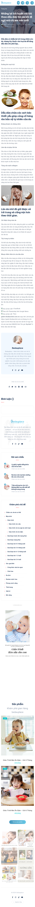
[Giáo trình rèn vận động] (9, 856)
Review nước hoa (11, 579)
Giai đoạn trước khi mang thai (17, 536)
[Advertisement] (17, 680)
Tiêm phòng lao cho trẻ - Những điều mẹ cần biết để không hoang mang (20, 487)
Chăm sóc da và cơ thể (23, 24)
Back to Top (18, 902)
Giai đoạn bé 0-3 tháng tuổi (16, 544)
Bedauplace (11, 24)
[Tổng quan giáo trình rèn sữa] (9, 838)
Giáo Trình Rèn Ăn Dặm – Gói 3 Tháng (17, 760)
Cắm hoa (10, 571)
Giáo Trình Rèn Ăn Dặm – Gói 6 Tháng (17, 810)
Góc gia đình (10, 563)
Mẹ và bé (9, 516)
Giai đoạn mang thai (13, 540)
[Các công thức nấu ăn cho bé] (9, 874)
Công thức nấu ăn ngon (15, 567)
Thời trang (9, 587)
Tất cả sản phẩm (17, 822)
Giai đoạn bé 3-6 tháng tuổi (16, 548)
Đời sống (9, 595)
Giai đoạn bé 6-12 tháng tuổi (16, 551)
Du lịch (8, 575)
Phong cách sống (11, 583)
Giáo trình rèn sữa (15, 524)
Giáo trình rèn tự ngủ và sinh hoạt (20, 528)
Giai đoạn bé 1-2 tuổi (14, 555)
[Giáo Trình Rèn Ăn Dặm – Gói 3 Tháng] (17, 735)
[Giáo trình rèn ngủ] (26, 874)
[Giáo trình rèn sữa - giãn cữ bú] (26, 838)
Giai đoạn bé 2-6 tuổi (14, 559)
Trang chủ (4, 9)
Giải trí (8, 591)
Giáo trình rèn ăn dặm (16, 532)
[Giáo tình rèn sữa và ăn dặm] (26, 856)
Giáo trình (10, 520)
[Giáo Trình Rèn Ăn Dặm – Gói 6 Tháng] (17, 786)
